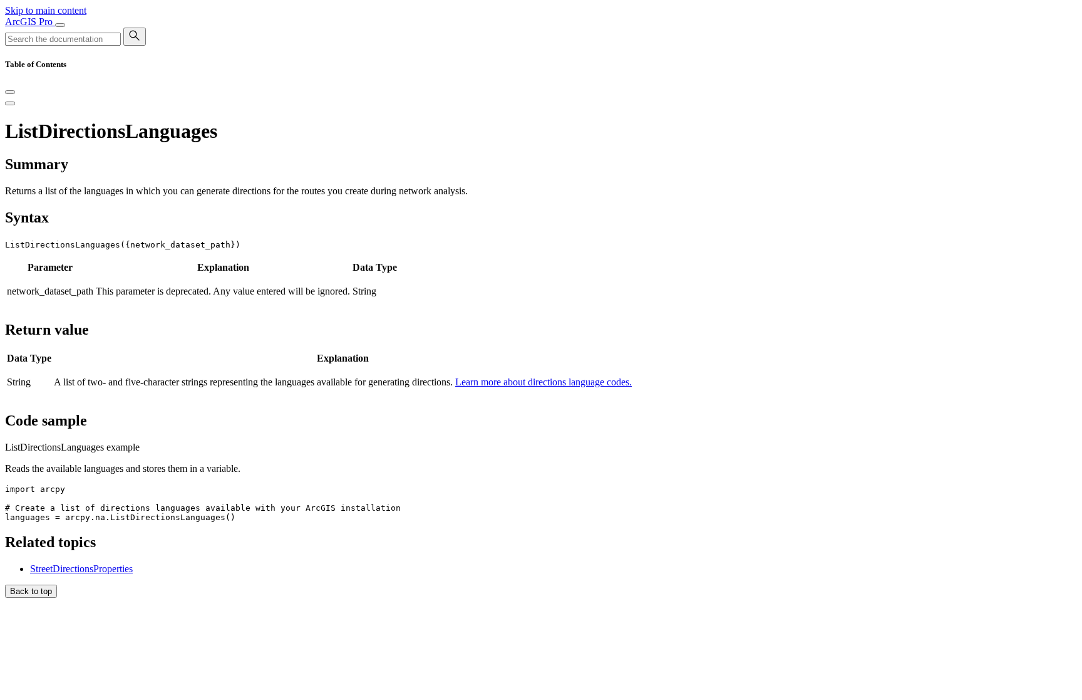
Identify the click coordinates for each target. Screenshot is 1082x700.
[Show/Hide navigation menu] (60, 25)
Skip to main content (45, 10)
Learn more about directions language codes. (543, 382)
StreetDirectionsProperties (81, 568)
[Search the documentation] (134, 37)
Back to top (31, 591)
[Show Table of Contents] (10, 103)
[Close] (10, 92)
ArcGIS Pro (30, 21)
